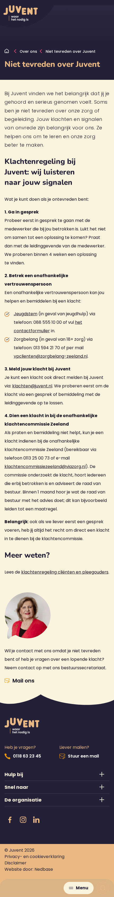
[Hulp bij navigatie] (57, 774)
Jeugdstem (25, 314)
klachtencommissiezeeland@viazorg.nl (45, 466)
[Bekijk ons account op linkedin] (36, 820)
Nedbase (43, 869)
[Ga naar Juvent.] (8, 51)
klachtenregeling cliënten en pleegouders (64, 572)
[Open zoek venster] (103, 888)
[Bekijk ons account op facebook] (10, 820)
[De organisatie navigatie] (57, 799)
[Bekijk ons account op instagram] (23, 820)
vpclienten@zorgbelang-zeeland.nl (50, 356)
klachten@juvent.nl (32, 386)
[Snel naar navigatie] (57, 787)
